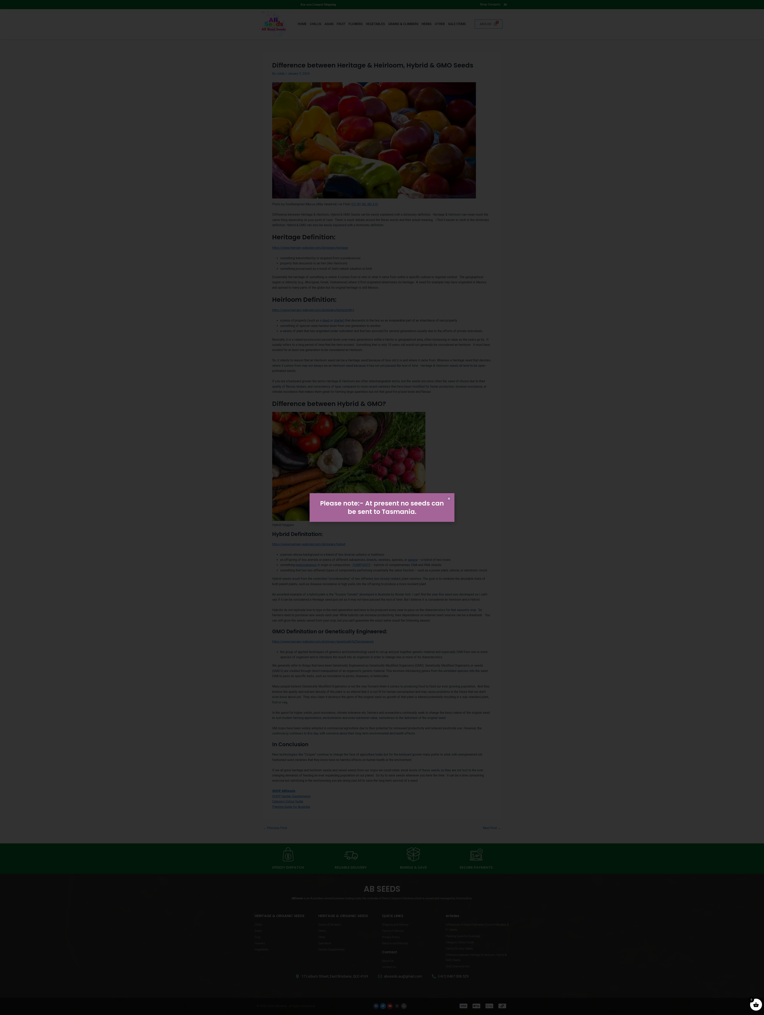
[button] (448, 498)
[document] (382, 507)
